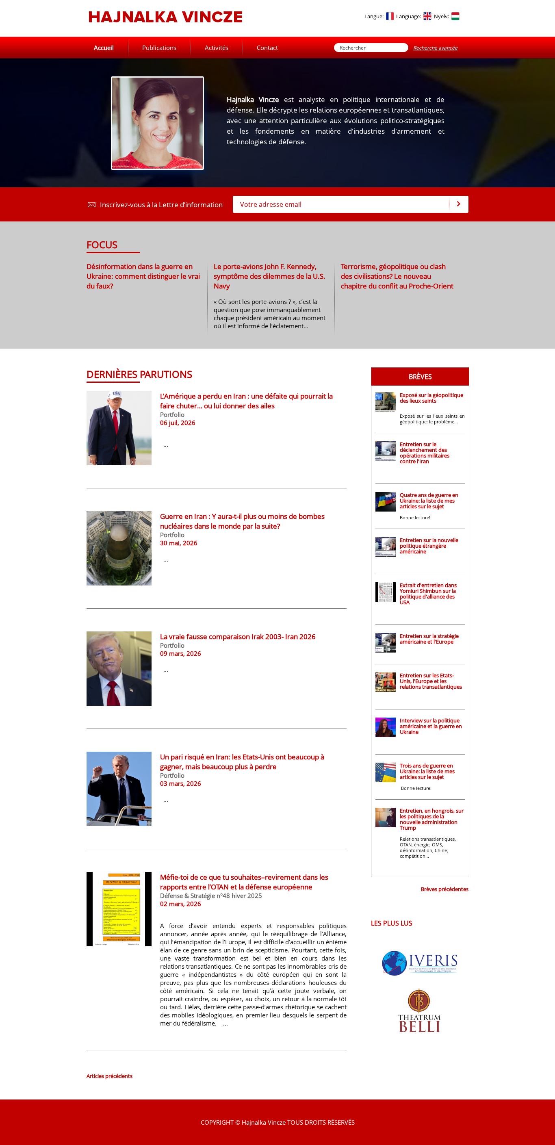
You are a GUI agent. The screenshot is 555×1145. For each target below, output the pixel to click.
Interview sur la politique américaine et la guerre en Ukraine (431, 726)
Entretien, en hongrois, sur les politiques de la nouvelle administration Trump (432, 819)
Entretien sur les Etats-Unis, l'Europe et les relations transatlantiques (431, 681)
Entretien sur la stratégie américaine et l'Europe (429, 638)
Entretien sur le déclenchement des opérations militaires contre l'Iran (424, 452)
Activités (216, 47)
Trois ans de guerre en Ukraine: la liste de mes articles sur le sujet (427, 771)
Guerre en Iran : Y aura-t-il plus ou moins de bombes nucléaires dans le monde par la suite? (242, 521)
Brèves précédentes (444, 889)
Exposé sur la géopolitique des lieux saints (431, 397)
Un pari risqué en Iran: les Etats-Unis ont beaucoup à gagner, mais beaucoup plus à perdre (242, 761)
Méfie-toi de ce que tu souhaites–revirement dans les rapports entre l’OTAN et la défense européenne (244, 881)
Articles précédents (109, 1076)
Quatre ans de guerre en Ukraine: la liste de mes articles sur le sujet (429, 500)
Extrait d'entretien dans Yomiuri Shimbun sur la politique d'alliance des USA (428, 593)
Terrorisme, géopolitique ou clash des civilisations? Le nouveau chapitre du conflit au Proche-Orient (397, 276)
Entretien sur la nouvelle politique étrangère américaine (429, 545)
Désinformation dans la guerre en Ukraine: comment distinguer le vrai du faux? (143, 276)
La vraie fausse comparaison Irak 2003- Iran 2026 (238, 636)
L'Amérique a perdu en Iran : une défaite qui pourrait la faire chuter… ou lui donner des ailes (246, 400)
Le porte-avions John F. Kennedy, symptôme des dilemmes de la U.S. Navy (269, 276)
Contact (267, 47)
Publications (159, 47)
